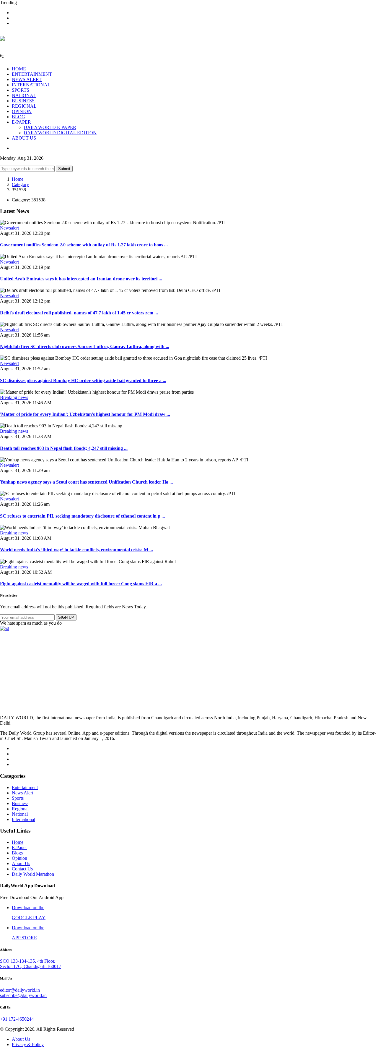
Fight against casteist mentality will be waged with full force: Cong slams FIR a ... (81, 583)
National (20, 814)
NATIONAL (24, 95)
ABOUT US (24, 137)
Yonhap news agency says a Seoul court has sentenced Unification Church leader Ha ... (86, 481)
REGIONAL (24, 106)
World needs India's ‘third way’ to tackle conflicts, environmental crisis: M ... (76, 549)
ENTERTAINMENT (32, 74)
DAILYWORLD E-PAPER (50, 127)
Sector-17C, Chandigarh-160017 (30, 966)
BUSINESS (23, 100)
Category (20, 184)
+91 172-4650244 (17, 1019)
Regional (20, 808)
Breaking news (14, 397)
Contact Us (22, 868)
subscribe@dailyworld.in (23, 995)
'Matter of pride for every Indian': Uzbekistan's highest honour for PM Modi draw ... (85, 414)
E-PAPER (21, 122)
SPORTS (20, 90)
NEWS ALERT (27, 79)
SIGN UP (66, 617)
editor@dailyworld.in (20, 990)
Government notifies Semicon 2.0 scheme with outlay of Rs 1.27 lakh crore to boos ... (84, 244)
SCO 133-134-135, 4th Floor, (27, 961)
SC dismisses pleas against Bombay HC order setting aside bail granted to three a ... (83, 380)
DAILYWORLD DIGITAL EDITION (60, 132)
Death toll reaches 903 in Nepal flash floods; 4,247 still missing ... (64, 448)
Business (20, 803)
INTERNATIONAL (31, 84)
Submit (64, 169)
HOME (19, 68)
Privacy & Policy (28, 1044)
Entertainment (25, 787)
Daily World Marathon (33, 874)
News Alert (22, 792)
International (23, 819)
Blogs (17, 852)
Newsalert (9, 227)
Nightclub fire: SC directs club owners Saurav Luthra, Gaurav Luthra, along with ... (84, 346)
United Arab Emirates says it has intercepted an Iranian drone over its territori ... (81, 278)
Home (17, 179)
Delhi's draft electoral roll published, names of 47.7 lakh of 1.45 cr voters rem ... (79, 312)
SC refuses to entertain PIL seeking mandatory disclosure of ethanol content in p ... (82, 515)
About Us (21, 863)
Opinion (19, 858)
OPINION (22, 111)
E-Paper (19, 847)
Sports (18, 798)
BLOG (18, 116)
